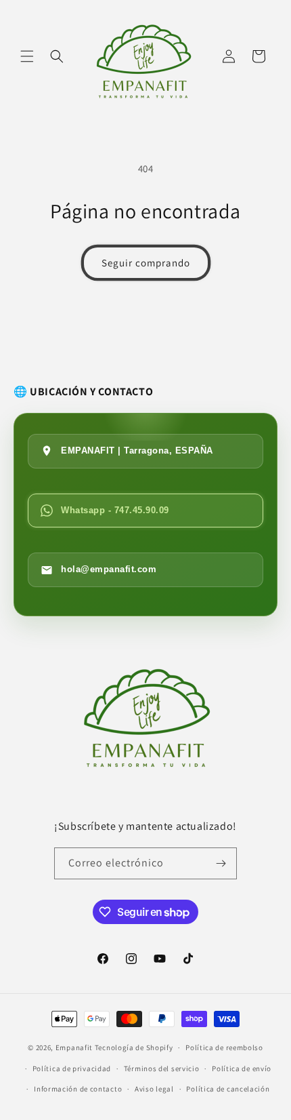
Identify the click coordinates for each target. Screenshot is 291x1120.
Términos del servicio (162, 1068)
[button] (27, 56)
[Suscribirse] (221, 863)
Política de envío (241, 1068)
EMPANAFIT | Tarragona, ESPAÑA (137, 450)
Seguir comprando (146, 262)
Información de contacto (78, 1089)
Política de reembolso (224, 1047)
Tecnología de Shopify (134, 1047)
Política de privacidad (71, 1068)
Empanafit (74, 1047)
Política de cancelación (227, 1089)
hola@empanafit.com (108, 569)
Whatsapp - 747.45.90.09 (115, 510)
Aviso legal (154, 1089)
